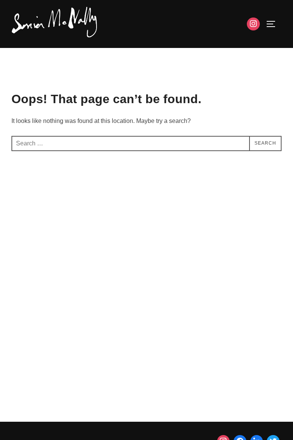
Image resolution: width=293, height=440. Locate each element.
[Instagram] (253, 24)
